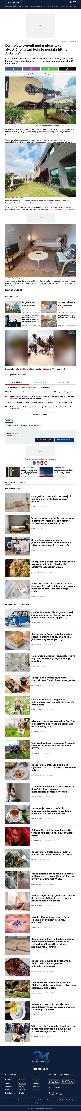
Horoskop (37, 1086)
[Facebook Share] (13, 69)
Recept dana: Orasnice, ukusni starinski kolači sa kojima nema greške (53, 679)
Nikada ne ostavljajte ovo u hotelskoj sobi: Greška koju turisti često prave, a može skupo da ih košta (29, 472)
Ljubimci (34, 731)
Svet (44, 6)
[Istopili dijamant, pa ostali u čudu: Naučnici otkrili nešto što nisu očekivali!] (17, 923)
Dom (33, 507)
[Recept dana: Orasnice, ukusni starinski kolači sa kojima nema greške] (17, 684)
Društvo (57, 6)
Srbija (21, 1093)
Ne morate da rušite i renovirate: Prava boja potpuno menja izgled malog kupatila (53, 659)
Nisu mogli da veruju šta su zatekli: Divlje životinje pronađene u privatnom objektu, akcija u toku (53, 985)
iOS (21, 369)
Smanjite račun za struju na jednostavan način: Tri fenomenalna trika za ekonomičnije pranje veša (51, 543)
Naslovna (8, 41)
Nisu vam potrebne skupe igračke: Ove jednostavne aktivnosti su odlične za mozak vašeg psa (53, 724)
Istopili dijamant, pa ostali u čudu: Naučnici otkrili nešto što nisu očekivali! (50, 920)
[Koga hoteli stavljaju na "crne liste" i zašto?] (49, 321)
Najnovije (8, 6)
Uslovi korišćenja (68, 1100)
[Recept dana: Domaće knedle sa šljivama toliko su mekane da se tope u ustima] (17, 771)
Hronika (50, 6)
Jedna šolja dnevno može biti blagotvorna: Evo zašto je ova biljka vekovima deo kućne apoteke (51, 811)
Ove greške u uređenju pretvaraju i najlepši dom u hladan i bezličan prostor (51, 499)
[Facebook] (34, 463)
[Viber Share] (31, 69)
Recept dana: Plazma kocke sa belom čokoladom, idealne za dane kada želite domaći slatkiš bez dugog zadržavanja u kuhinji (52, 943)
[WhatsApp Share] (49, 69)
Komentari (64, 382)
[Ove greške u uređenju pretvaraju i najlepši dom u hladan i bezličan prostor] (17, 502)
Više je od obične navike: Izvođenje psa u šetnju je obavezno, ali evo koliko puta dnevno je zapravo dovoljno (53, 1029)
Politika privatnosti (54, 1100)
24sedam (47, 369)
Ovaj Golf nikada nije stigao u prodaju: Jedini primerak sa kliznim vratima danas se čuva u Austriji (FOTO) (53, 615)
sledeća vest (59, 468)
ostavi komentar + (64, 440)
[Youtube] (45, 463)
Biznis (71, 6)
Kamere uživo (18, 6)
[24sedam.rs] (12, 2)
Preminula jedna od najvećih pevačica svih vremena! (30, 387)
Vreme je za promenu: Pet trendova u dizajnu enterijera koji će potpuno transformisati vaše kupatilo (52, 521)
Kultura (22, 1090)
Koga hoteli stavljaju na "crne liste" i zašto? (66, 317)
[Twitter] (41, 463)
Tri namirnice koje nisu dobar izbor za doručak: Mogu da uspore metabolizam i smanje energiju (52, 789)
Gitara (8, 426)
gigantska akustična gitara (46, 131)
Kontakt (17, 1100)
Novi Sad (36, 1090)
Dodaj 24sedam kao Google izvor (42, 74)
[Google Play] (67, 1082)
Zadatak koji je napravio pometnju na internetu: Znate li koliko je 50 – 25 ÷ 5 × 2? (41, 403)
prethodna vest (27, 468)
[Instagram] (38, 463)
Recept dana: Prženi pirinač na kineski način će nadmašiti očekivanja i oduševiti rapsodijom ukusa (53, 564)
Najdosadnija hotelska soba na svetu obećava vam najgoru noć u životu (66, 304)
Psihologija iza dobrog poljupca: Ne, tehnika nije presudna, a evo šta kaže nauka (52, 833)
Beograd (36, 1080)
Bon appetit (36, 572)
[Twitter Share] (67, 69)
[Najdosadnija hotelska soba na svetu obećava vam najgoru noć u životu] (49, 307)
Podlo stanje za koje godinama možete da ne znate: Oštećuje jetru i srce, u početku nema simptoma (53, 898)
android (28, 369)
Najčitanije (40, 382)
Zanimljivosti (36, 710)
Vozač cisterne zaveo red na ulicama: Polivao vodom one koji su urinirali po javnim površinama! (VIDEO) (52, 876)
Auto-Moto (35, 623)
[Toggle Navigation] (74, 2)
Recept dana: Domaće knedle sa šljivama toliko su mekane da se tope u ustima (53, 768)
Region (36, 1083)
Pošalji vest (42, 1100)
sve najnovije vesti (40, 415)
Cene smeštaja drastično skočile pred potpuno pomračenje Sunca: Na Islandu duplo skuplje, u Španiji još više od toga (63, 472)
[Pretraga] (71, 2)
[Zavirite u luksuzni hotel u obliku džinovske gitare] (13, 307)
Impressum (25, 1100)
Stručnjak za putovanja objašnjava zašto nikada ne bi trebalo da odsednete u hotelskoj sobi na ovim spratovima (31, 318)
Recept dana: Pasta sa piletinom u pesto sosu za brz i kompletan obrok (51, 853)
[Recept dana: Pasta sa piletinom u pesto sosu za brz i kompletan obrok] (17, 858)
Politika (26, 6)
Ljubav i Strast (37, 840)
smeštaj (23, 426)
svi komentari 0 (44, 440)
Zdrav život (36, 797)
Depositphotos (40, 1103)
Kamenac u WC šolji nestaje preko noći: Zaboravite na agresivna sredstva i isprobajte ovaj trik (53, 1007)
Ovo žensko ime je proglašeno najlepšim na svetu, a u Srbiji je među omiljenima (52, 702)
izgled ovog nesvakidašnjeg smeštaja (59, 209)
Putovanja (24, 41)
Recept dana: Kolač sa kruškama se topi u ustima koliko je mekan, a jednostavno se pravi (51, 963)
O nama (10, 1100)
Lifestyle (65, 6)
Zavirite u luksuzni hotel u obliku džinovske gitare (29, 304)
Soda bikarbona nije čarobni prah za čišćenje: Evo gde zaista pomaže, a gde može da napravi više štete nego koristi (53, 587)
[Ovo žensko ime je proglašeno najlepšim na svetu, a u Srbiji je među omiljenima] (17, 705)
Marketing (33, 1100)
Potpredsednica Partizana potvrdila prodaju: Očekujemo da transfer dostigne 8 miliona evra (40, 408)
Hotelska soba (34, 426)
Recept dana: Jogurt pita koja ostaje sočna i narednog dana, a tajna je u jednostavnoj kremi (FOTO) (52, 637)
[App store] (54, 1082)
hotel (16, 426)
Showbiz (39, 6)
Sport (33, 6)
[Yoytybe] (57, 1093)
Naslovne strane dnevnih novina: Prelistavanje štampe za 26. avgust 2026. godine (41, 392)
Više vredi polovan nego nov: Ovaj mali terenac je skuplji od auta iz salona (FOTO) (53, 746)
